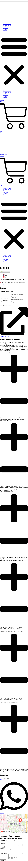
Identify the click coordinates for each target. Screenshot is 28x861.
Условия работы (7, 25)
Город (1, 846)
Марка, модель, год (5, 853)
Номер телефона (4, 845)
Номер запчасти (4, 858)
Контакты (5, 30)
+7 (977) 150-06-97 (4, 778)
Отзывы (5, 29)
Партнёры (5, 28)
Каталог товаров (7, 24)
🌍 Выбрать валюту (5, 271)
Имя (1, 843)
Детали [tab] (5, 284)
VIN (1, 848)
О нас (4, 26)
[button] (14, 61)
